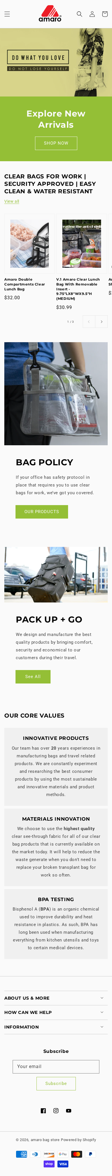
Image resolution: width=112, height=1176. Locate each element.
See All (33, 676)
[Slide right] (101, 321)
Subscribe (56, 1083)
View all (11, 201)
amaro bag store (45, 1140)
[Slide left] (89, 321)
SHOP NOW (56, 143)
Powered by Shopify (78, 1140)
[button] (7, 14)
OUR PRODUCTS (41, 511)
